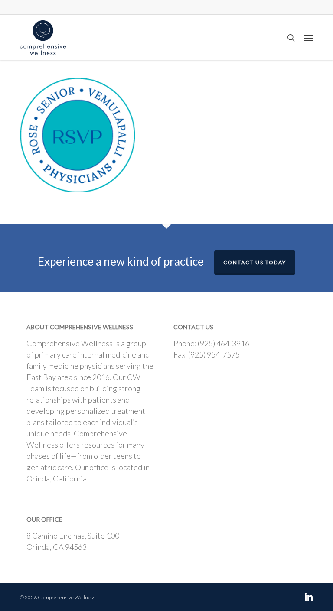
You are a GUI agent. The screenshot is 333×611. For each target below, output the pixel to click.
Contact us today (254, 262)
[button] (308, 37)
